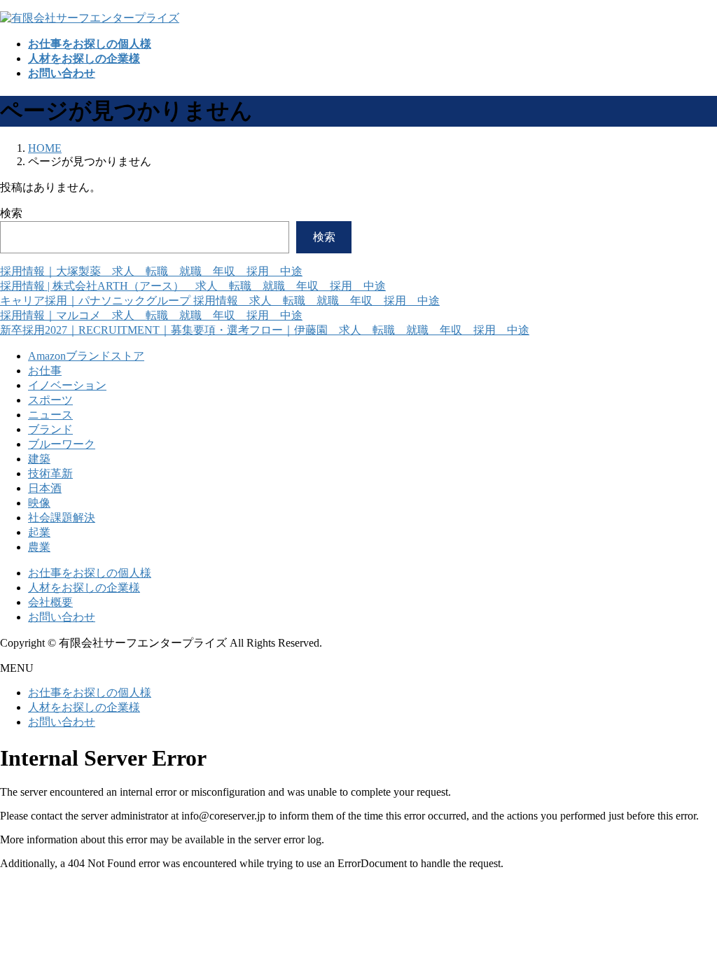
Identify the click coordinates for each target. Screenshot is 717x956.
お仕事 (45, 371)
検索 (11, 213)
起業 (39, 532)
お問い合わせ (61, 617)
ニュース (50, 415)
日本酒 (45, 488)
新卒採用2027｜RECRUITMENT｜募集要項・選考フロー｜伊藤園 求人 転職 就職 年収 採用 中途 (264, 330)
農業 (39, 547)
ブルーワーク (61, 444)
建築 (39, 459)
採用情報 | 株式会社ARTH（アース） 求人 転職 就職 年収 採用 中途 (193, 286)
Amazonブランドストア (86, 356)
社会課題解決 (61, 517)
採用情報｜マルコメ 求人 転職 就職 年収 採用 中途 (151, 315)
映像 (39, 503)
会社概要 (50, 602)
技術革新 (50, 473)
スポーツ (50, 400)
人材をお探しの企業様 (84, 587)
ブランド (50, 429)
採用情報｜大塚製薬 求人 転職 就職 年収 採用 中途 (151, 271)
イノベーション (67, 385)
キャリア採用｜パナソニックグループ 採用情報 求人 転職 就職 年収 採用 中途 (220, 301)
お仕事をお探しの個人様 (89, 573)
